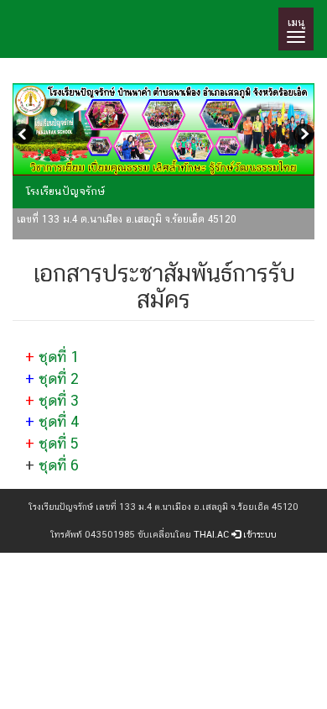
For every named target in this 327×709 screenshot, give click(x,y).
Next (301, 136)
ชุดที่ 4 (59, 421)
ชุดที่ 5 (59, 443)
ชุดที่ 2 (59, 378)
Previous (25, 136)
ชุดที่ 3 (59, 400)
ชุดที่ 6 (59, 465)
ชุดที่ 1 (59, 356)
